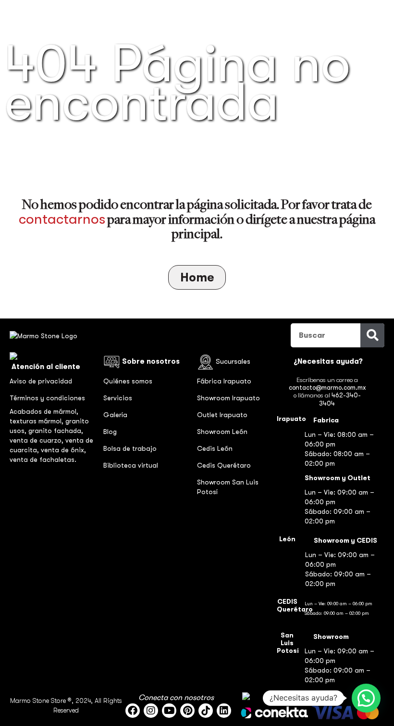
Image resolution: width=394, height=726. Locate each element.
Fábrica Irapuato (224, 381)
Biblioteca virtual (130, 465)
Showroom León (222, 431)
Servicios (117, 398)
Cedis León (215, 448)
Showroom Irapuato (228, 398)
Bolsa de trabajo (130, 448)
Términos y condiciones (47, 398)
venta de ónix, (63, 450)
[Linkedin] (224, 710)
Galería (115, 415)
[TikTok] (205, 710)
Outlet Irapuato (222, 415)
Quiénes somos (127, 381)
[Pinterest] (187, 710)
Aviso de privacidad (41, 381)
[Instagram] (151, 710)
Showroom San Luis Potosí (228, 487)
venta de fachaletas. (43, 459)
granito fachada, (55, 430)
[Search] (372, 335)
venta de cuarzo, (37, 440)
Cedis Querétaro (224, 465)
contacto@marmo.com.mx (327, 387)
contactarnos (62, 219)
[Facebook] (132, 710)
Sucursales (233, 361)
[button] (366, 698)
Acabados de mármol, (44, 411)
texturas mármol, (37, 421)
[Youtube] (169, 710)
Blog (110, 431)
